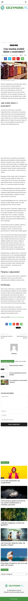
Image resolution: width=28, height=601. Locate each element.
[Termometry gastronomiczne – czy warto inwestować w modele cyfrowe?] (14, 492)
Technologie (3, 498)
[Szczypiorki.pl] (14, 7)
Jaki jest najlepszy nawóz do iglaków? (12, 524)
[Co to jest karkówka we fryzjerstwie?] (14, 472)
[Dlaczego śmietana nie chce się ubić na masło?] (14, 554)
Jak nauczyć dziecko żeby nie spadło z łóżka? (13, 544)
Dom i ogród (3, 520)
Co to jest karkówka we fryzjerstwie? (10, 482)
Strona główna (4, 42)
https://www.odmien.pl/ (17, 317)
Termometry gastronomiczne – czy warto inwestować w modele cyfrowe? (14, 503)
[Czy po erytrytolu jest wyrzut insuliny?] (5, 374)
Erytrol (16, 45)
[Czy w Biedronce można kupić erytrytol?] (5, 382)
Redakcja (6, 55)
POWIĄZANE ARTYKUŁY (7, 361)
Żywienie (12, 45)
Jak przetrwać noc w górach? (22, 337)
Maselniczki (3, 560)
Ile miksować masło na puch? (7, 337)
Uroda (2, 478)
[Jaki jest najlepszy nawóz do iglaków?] (14, 514)
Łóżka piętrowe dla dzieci (6, 540)
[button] (26, 2)
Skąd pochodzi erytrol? (16, 365)
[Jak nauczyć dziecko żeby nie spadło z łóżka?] (14, 534)
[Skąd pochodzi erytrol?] (5, 367)
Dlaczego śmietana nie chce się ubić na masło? (14, 564)
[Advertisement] (14, 26)
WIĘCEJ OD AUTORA (20, 361)
